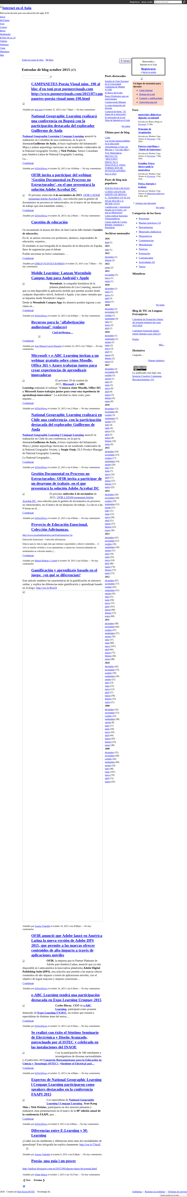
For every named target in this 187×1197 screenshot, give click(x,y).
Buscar (184, 2)
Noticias (143, 249)
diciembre (109, 257)
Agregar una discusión (145, 203)
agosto (108, 342)
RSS (24, 1186)
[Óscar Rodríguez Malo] (150, 281)
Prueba (135, 339)
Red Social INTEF (26, 1191)
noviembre (110, 275)
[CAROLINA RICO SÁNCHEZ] (158, 297)
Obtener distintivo (156, 360)
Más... (162, 345)
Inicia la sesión (149, 72)
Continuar (28, 163)
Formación (144, 253)
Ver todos (125, 126)
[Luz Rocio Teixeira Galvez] (158, 289)
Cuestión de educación (49, 222)
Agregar (126, 61)
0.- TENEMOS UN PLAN (117, 197)
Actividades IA (147, 262)
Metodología (145, 244)
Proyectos (142, 124)
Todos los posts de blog (32, 60)
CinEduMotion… (62, 332)
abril (107, 242)
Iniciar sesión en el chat (170, 1195)
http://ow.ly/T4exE (90, 1144)
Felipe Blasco (41, 1174)
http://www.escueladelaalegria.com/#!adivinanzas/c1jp (47, 535)
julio (107, 249)
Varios (142, 266)
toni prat (38, 109)
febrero (108, 260)
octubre (108, 315)
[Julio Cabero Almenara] (143, 297)
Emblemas (137, 1191)
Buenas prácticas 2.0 (150, 222)
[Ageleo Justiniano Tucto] (135, 281)
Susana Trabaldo (42, 926)
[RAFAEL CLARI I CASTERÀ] (143, 281)
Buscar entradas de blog (51, 77)
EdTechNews (41, 168)
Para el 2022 (110, 174)
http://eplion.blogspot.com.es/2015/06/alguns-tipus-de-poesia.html (59, 1168)
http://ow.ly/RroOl (46, 587)
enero (107, 267)
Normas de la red (147, 94)
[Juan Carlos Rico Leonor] (143, 289)
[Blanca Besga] (150, 289)
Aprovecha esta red (148, 102)
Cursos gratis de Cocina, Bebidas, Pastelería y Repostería (116, 225)
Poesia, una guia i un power (53, 1161)
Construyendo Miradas (115, 102)
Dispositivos (145, 236)
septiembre (110, 318)
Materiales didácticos (155, 194)
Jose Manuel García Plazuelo (48, 346)
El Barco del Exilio (114, 93)
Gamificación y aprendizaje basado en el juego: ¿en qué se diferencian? (117, 210)
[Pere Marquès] (135, 297)
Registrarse (135, 2)
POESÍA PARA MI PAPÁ (117, 188)
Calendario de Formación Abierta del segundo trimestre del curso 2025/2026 (147, 322)
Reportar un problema (155, 1191)
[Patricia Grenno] (150, 297)
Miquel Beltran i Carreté (46, 560)
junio (107, 292)
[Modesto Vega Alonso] (158, 281)
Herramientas (146, 227)
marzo (108, 301)
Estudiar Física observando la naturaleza (146, 166)
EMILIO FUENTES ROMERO (50, 263)
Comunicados (146, 257)
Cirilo (107, 137)
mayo (107, 278)
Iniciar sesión (147, 2)
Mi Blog (49, 60)
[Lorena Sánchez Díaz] (135, 289)
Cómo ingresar (146, 90)
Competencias (146, 240)
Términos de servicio (177, 1191)
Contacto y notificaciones (150, 98)
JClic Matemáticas (113, 153)
